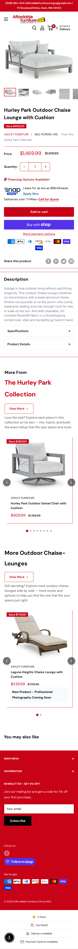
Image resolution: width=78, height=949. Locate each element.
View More (16, 409)
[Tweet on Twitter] (63, 261)
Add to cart (39, 212)
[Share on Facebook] (48, 261)
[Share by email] (71, 261)
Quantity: (11, 167)
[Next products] (71, 482)
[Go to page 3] (34, 531)
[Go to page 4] (37, 531)
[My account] (42, 28)
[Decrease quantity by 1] (24, 167)
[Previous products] (7, 482)
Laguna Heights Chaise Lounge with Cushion (37, 674)
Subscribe (17, 821)
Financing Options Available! (28, 180)
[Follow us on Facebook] (7, 853)
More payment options (39, 234)
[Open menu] (6, 19)
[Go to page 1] (27, 531)
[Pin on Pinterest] (56, 261)
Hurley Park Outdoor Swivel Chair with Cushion (38, 505)
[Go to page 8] (51, 531)
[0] (50, 28)
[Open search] (34, 28)
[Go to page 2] (30, 531)
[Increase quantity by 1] (45, 167)
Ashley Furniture (16, 134)
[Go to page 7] (47, 531)
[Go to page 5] (41, 531)
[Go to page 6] (44, 531)
